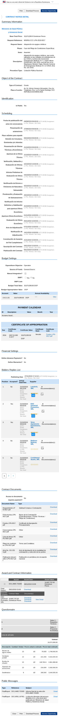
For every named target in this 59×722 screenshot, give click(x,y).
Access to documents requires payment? (14, 498)
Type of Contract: (15, 85)
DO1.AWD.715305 (17, 691)
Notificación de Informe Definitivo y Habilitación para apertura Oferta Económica (13, 207)
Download (53, 507)
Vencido (38, 334)
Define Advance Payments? (12, 358)
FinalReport (6, 691)
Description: (17, 61)
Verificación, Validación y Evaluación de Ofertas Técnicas (13, 164)
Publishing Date (17, 377)
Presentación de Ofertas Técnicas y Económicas (13, 148)
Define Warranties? (15, 362)
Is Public (19, 106)
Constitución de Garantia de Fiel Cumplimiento (12, 240)
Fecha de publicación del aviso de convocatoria (12, 122)
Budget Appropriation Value (11, 289)
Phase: (19, 48)
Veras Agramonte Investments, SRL (35, 424)
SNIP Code (18, 281)
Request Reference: (14, 40)
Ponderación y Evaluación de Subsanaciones (12, 195)
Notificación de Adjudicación (16, 233)
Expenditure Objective (14, 265)
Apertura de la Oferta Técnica (14, 155)
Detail (55, 691)
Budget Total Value (15, 285)
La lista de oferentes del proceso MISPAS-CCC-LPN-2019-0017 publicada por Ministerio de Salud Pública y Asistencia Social (37, 699)
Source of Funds (16, 269)
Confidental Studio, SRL (35, 458)
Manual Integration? (14, 273)
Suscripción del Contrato (12, 246)
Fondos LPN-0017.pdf (51, 335)
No (34, 278)
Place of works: (16, 90)
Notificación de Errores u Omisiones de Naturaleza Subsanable (12, 186)
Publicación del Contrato (13, 250)
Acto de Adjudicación (14, 227)
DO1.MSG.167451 (17, 696)
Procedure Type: (16, 70)
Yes (28, 278)
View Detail (39, 599)
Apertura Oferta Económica (12, 216)
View (54, 297)
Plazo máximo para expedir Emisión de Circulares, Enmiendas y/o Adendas (12, 139)
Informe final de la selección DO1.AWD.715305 (35, 692)
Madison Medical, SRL (34, 442)
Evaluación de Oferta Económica (14, 221)
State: (20, 52)
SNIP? (20, 277)
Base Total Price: (16, 36)
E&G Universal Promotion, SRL (35, 406)
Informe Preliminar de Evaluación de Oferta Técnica (14, 175)
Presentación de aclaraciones (16, 129)
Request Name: (16, 44)
